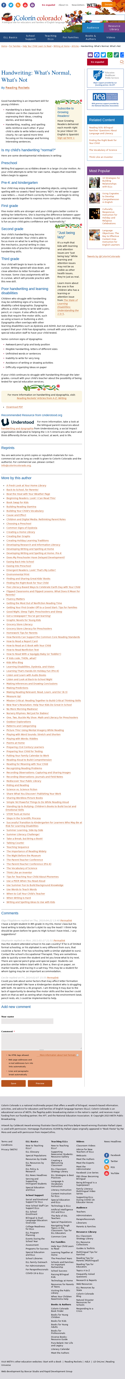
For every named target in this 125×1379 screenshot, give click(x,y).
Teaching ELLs (50, 37)
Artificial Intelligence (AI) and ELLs (62, 1210)
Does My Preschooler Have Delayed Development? (36, 557)
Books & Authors (90, 37)
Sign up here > (66, 138)
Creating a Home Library (21, 532)
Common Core (58, 1236)
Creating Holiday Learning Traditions (28, 540)
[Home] (32, 19)
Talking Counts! (15, 843)
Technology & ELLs (61, 1206)
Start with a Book (52, 1361)
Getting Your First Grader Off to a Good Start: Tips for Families (42, 607)
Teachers (81, 1211)
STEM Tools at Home (18, 814)
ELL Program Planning (32, 1233)
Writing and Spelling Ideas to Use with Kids (31, 902)
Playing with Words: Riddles (22, 738)
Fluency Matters (16, 599)
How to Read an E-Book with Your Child (29, 645)
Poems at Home (16, 743)
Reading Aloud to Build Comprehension (29, 760)
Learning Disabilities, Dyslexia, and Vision (30, 666)
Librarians (81, 1223)
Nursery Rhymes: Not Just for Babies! (28, 713)
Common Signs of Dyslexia (22, 528)
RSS (18, 5)
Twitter (10, 5)
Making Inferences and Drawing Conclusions (32, 683)
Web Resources (84, 1284)
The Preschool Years (61, 1258)
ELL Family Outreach (36, 1262)
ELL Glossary (32, 1152)
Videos (110, 37)
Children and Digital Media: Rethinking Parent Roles (36, 519)
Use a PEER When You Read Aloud (26, 881)
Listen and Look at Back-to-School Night (29, 679)
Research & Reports (86, 1280)
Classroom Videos (85, 1145)
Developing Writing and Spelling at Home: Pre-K (34, 553)
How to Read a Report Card (22, 641)
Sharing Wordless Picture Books (25, 798)
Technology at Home (62, 1280)
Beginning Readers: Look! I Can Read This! (31, 498)
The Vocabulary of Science (22, 868)
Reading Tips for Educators (84, 1265)
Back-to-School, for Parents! (23, 489)
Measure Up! (14, 696)
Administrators (84, 1215)
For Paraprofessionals (37, 1269)
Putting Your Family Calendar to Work (28, 755)
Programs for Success (37, 1248)
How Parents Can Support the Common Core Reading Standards (43, 637)
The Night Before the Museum (24, 855)
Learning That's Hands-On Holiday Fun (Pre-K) (33, 671)
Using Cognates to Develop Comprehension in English (110, 197)
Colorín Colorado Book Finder (60, 1309)
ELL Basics (10, 37)
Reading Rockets (17, 87)
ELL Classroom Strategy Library (59, 1170)
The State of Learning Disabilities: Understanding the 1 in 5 (68, 307)
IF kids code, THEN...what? (21, 658)
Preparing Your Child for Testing (25, 751)
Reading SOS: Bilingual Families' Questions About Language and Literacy (103, 130)
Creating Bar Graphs (18, 536)
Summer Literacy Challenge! (23, 834)
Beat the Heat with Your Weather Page (28, 494)
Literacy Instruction (61, 1190)
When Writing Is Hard (19, 898)
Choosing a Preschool (19, 523)
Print (32, 5)
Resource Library (114, 28)
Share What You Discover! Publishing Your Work (34, 793)
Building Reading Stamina (21, 506)
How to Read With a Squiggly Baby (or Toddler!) (34, 654)
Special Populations (36, 1155)
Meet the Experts (85, 1163)
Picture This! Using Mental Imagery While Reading (35, 730)
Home (4, 46)
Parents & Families (86, 1226)
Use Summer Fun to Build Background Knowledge (35, 885)
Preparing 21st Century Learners (25, 747)
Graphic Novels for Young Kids (24, 620)
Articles (75, 46)
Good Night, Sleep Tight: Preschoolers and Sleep (34, 611)
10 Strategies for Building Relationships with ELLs (111, 182)
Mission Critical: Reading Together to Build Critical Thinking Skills (44, 700)
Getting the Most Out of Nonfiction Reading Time (34, 603)
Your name (7, 1016)
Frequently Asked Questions (85, 1275)
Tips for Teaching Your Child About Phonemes (33, 876)
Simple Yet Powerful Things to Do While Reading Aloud (38, 802)
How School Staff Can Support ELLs (37, 1206)
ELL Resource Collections (83, 1243)
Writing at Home (61, 46)
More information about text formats (58, 1055)
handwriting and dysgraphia (17, 428)
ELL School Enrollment (31, 1212)
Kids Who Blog (15, 662)
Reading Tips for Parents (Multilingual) (87, 1259)
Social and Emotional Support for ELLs (37, 1200)
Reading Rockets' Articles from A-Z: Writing (41, 398)
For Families (71, 37)
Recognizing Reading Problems (24, 768)
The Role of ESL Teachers (59, 1217)
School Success (59, 1271)
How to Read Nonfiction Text (23, 649)
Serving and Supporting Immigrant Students (36, 1181)
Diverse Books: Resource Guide (59, 1338)
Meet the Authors (60, 1353)
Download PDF (14, 407)
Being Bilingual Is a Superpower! (86, 1183)
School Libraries (34, 1258)
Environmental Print (18, 574)
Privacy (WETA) (9, 1149)
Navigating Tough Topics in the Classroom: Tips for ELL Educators (61, 1229)
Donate (108, 4)
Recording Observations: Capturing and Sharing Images (39, 772)
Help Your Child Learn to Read (37, 46)
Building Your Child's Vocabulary (25, 511)
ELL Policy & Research (32, 1170)
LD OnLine (98, 1361)
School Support (30, 37)
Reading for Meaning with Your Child (27, 764)
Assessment (32, 1245)
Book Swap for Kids (17, 502)
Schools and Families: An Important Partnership (62, 1264)
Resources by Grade (36, 1159)
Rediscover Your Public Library (24, 781)
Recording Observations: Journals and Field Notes (35, 776)
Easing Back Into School (20, 561)
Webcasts (81, 1155)
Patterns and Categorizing (21, 726)
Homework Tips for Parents (22, 633)
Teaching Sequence (18, 847)
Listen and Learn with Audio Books (26, 675)
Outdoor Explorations (19, 721)
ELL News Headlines (36, 1175)
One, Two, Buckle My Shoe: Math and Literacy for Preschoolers (42, 717)
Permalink (66, 920)
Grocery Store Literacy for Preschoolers (29, 628)
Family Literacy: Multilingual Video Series (85, 1191)
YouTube (25, 5)
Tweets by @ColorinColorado (103, 256)
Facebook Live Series (87, 1172)
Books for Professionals (58, 1332)
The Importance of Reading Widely (26, 851)
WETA (92, 5)
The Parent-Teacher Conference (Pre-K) (29, 864)
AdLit (87, 1361)
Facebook (3, 5)
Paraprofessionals (85, 1219)
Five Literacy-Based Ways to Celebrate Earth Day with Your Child (43, 587)
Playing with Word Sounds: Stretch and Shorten (34, 734)
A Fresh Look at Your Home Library (26, 485)
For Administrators (35, 1266)
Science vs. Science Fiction (22, 789)
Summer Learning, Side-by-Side (25, 830)
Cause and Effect (16, 515)
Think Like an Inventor (19, 872)
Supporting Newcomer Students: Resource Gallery (62, 1154)
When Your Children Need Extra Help (61, 1297)
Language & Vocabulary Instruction (57, 1183)
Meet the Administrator (83, 1167)
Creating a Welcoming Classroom (57, 1163)
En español (48, 5)
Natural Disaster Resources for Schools (85, 1302)
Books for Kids (58, 1321)
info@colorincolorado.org (16, 465)
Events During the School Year (35, 1240)
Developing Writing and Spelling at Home (30, 549)
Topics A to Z (83, 1270)
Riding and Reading (18, 785)
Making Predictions (17, 688)
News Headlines (112, 1141)
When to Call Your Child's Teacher (26, 893)
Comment (8, 1031)
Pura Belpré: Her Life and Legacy (62, 1344)
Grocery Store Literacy (20, 624)
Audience (93, 27)
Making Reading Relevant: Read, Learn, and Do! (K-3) (37, 692)
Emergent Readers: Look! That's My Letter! (31, 570)
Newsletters (78, 5)
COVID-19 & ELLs (35, 1273)
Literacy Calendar (60, 1349)
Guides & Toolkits (85, 1248)
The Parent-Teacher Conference (25, 859)
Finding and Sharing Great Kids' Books (28, 578)
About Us (63, 5)
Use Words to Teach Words (22, 889)
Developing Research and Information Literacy (33, 544)
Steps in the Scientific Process (24, 818)
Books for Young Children (59, 1316)
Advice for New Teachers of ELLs (85, 1150)
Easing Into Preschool (19, 566)
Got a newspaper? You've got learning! (29, 616)
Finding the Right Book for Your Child (28, 583)
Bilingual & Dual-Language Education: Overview (37, 1220)
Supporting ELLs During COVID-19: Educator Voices (85, 1199)
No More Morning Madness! (22, 709)
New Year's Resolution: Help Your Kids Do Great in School (39, 705)
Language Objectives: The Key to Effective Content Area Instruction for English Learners (111, 237)
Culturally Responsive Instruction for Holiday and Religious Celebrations (109, 216)
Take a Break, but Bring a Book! (25, 838)
